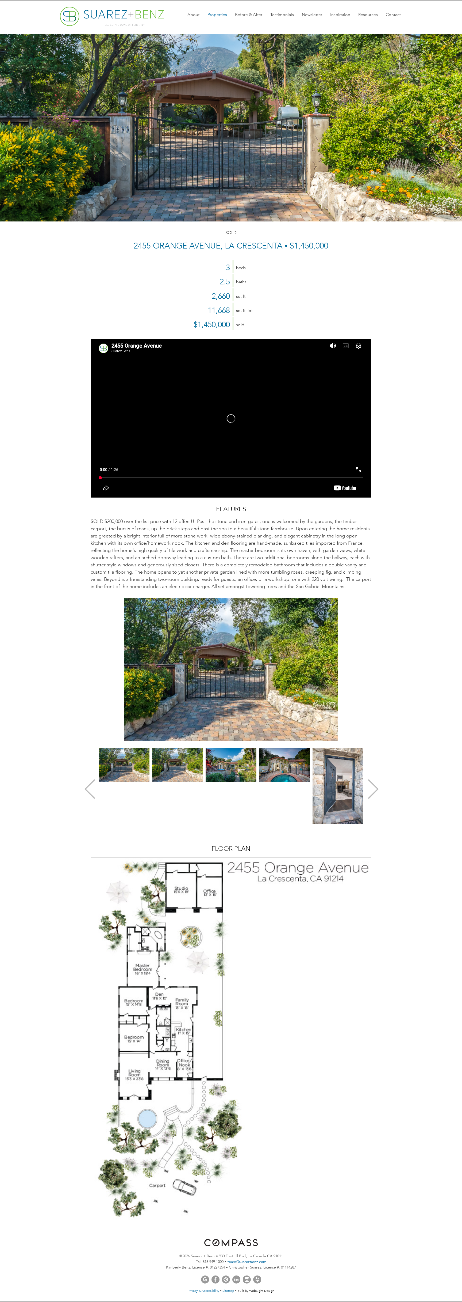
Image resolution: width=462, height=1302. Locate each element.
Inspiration (340, 14)
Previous (89, 788)
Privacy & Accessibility (203, 1291)
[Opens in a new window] (231, 1245)
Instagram (247, 1279)
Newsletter (312, 14)
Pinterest (226, 1279)
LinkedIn (236, 1279)
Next (373, 788)
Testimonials (282, 14)
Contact (393, 14)
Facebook (215, 1279)
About (193, 14)
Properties (217, 14)
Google (205, 1279)
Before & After (248, 14)
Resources (368, 14)
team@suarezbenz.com (247, 1261)
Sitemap (228, 1291)
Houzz (257, 1279)
